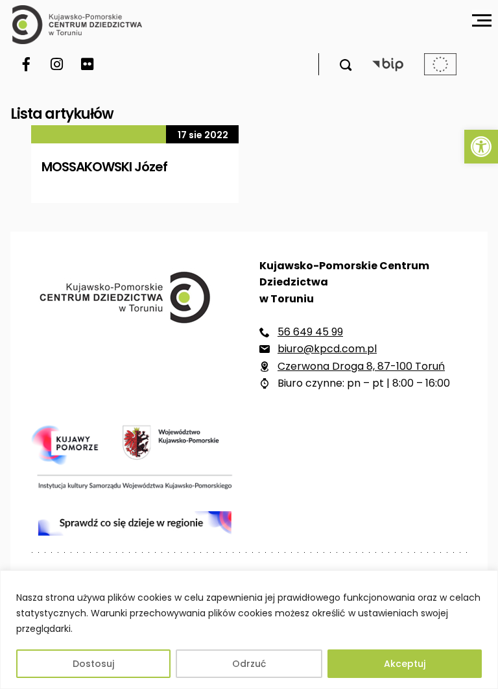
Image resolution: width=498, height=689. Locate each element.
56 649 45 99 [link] (310, 331)
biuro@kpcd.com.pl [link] (327, 348)
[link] (481, 146)
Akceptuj (404, 663)
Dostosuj (93, 663)
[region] (249, 629)
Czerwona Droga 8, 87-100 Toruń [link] (361, 366)
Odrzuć (249, 663)
